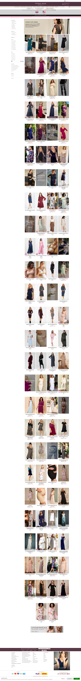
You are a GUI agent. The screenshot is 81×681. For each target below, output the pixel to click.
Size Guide (22, 61)
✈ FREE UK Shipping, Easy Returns (40, 15)
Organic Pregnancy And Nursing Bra (41, 278)
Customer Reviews (35, 658)
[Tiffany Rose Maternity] (36, 5)
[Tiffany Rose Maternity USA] (65, 673)
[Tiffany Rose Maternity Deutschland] (62, 673)
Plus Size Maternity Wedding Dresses (26, 661)
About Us (34, 653)
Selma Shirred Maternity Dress (30, 347)
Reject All (70, 678)
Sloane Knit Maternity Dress (41, 369)
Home (11, 17)
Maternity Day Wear (14, 658)
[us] (44, 13)
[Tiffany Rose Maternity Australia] (67, 673)
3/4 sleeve (13, 46)
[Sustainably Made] (33, 8)
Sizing (44, 654)
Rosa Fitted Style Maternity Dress (41, 163)
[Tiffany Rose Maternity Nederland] (63, 673)
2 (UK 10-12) (13, 55)
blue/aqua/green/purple (15, 66)
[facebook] (42, 650)
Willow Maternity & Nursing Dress (30, 141)
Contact (23, 650)
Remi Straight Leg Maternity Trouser (63, 392)
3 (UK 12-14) (13, 56)
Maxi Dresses (13, 25)
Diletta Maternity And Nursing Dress (52, 233)
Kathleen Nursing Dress (52, 210)
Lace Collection (14, 32)
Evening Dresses (14, 21)
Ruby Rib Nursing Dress (41, 324)
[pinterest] (44, 650)
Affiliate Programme (35, 661)
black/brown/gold (15, 68)
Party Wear (13, 27)
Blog (35, 650)
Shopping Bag (45, 659)
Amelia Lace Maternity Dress (41, 141)
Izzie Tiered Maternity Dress (41, 301)
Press (33, 657)
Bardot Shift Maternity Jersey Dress (52, 163)
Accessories (13, 33)
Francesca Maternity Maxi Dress (30, 414)
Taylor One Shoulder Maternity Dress (41, 392)
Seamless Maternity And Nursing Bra (52, 255)
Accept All (76, 678)
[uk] (36, 13)
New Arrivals (13, 653)
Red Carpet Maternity (14, 659)
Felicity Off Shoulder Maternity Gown (52, 414)
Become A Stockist (35, 660)
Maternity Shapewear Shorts (52, 482)
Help (27, 650)
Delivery (45, 655)
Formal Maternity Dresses (25, 656)
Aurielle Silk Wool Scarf (41, 620)
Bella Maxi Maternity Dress (41, 233)
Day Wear (13, 24)
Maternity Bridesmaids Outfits (26, 654)
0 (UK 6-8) (13, 53)
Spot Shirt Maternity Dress (52, 369)
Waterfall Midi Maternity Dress (30, 52)
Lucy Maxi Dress (63, 482)
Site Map (45, 661)
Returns (45, 656)
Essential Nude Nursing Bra (30, 278)
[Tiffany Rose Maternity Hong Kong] (69, 673)
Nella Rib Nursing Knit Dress (52, 278)
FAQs (44, 653)
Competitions (34, 656)
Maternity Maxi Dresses (25, 658)
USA (44, 14)
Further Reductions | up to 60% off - (40, 16)
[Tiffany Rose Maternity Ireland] (59, 673)
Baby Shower (23, 657)
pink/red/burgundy (15, 67)
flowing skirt (14, 49)
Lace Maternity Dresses (25, 659)
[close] (79, 677)
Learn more (50, 679)
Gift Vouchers (45, 660)
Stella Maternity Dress (30, 96)
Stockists (34, 659)
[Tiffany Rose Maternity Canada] (66, 673)
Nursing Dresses (14, 23)
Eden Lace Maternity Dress (63, 74)
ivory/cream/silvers (15, 65)
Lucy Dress (41, 436)
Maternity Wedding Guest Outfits (26, 655)
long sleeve (14, 47)
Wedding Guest (14, 28)
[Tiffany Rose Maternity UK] (58, 673)
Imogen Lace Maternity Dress (41, 96)
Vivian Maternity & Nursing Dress (41, 52)
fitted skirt (14, 48)
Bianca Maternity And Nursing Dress (30, 210)
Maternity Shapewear (14, 661)
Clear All (12, 78)
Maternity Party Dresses (25, 653)
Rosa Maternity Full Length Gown (63, 597)
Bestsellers (13, 654)
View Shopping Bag (66, 4)
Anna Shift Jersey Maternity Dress (52, 574)
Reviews (31, 650)
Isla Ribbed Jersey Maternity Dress (63, 52)
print (13, 70)
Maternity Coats (14, 34)
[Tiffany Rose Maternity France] (61, 673)
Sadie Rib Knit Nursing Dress (30, 324)
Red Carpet (13, 22)
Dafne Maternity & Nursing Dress (41, 210)
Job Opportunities (35, 662)
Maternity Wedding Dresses (15, 656)
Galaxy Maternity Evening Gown (41, 597)
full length (14, 40)
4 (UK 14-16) (13, 57)
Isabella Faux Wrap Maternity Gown (63, 505)
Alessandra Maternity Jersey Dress (30, 482)
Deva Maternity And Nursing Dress (63, 233)
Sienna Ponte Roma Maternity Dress (52, 527)
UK (36, 14)
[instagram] (46, 650)
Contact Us (45, 657)
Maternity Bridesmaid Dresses (26, 662)
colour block (14, 69)
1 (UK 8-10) (13, 54)
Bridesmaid (13, 26)
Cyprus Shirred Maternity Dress (52, 324)
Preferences (63, 678)
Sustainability (34, 654)
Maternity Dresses (14, 655)
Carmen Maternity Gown (52, 52)
